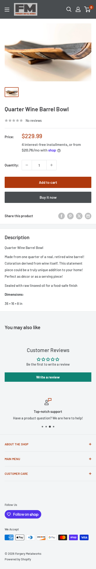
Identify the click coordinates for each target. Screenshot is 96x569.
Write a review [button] (48, 377)
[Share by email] (88, 215)
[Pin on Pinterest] (70, 215)
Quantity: (12, 165)
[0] (87, 9)
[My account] (78, 9)
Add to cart (48, 182)
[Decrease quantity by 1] (27, 165)
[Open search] (69, 9)
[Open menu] (7, 9)
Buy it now (48, 197)
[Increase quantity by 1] (51, 165)
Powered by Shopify (18, 559)
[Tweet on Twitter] (79, 215)
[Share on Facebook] (61, 215)
